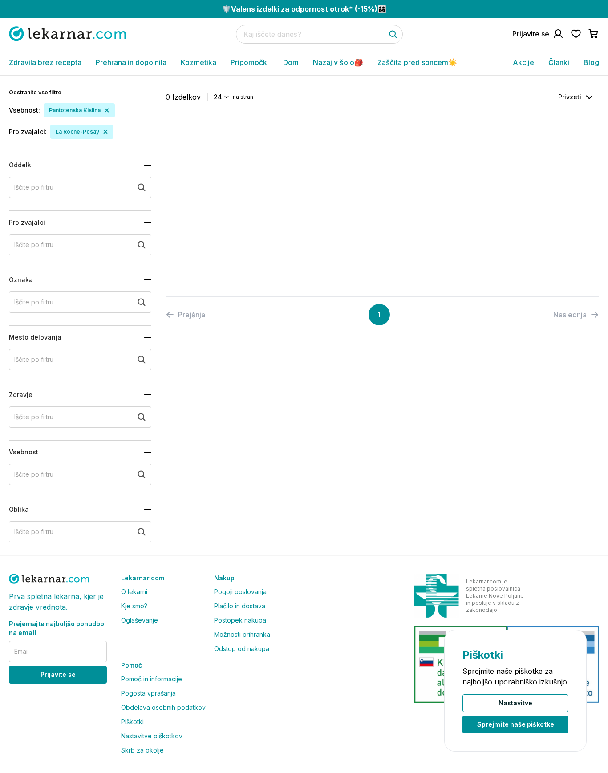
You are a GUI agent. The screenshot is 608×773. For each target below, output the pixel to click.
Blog (591, 62)
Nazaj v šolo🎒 (338, 62)
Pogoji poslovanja (240, 591)
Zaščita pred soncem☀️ (417, 62)
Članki (558, 62)
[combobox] (220, 97)
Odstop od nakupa (241, 648)
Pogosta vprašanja (148, 693)
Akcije (523, 62)
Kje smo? (134, 606)
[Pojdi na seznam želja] (576, 33)
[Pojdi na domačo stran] (67, 33)
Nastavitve (515, 703)
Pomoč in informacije (151, 679)
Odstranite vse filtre (35, 92)
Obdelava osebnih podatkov (163, 707)
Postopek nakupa (240, 620)
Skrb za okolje (142, 750)
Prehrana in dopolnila (131, 62)
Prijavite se (58, 674)
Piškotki (132, 721)
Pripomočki (250, 62)
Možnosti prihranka (242, 634)
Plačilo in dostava (239, 606)
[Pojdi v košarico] (593, 33)
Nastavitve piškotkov (151, 736)
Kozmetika (198, 62)
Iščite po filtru (33, 187)
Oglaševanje (139, 620)
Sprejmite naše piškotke (515, 724)
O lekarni (134, 591)
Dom (291, 62)
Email (21, 651)
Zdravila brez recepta (45, 62)
